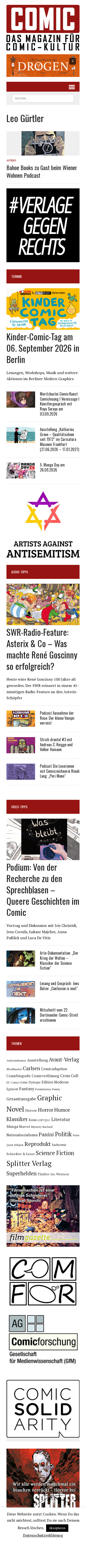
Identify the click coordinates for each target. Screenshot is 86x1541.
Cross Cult (69, 1075)
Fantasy (26, 1088)
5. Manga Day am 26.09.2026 (52, 467)
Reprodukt (37, 1144)
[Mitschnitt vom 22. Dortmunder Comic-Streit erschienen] (20, 1020)
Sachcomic (59, 1145)
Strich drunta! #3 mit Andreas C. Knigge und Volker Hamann (56, 745)
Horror (45, 1109)
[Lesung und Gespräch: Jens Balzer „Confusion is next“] (20, 994)
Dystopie (34, 1082)
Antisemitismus (16, 1060)
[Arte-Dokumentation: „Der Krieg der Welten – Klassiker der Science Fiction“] (20, 963)
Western (62, 1174)
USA (52, 1174)
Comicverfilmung (45, 1076)
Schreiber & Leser (20, 1153)
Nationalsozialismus (22, 1135)
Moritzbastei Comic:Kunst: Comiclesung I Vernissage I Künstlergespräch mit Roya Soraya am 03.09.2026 (59, 404)
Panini (46, 1134)
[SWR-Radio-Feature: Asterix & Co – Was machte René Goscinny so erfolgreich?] (43, 622)
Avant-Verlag (64, 1059)
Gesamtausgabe (21, 1099)
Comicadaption (54, 1068)
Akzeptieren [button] (57, 1528)
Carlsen (31, 1068)
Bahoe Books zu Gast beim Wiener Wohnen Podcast (41, 171)
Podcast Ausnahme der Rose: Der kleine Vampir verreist (57, 718)
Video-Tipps (19, 806)
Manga (12, 1126)
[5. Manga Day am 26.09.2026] (20, 475)
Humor (62, 1109)
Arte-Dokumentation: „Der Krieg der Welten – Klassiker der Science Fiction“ (59, 960)
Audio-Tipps (19, 571)
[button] (43, 65)
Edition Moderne (55, 1082)
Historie (31, 1110)
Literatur (60, 1119)
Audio (11, 160)
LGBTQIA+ (44, 1120)
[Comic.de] (43, 27)
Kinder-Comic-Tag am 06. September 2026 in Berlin (42, 347)
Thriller (43, 1174)
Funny (56, 1089)
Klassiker (17, 1119)
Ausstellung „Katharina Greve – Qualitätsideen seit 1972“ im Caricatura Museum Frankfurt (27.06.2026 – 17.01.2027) (59, 439)
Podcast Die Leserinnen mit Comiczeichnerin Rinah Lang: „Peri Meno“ (60, 771)
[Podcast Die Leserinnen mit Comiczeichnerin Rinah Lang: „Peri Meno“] (20, 776)
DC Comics (12, 1082)
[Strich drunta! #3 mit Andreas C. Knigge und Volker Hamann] (20, 750)
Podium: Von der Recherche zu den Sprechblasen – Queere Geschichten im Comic (42, 889)
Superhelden (21, 1173)
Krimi (33, 1119)
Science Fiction (55, 1153)
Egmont (12, 1089)
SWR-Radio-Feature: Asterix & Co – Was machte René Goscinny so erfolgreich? (41, 648)
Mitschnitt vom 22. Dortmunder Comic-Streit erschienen (59, 1015)
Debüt (23, 1082)
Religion (18, 1145)
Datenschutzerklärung (43, 1535)
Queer (9, 1145)
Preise (76, 1135)
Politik (63, 1134)
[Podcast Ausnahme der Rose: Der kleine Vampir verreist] (20, 723)
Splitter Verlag (29, 1163)
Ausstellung (37, 1060)
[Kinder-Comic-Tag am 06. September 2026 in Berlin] (43, 326)
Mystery (36, 1127)
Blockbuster (14, 1069)
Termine (16, 276)
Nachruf (48, 1127)
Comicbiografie (18, 1075)
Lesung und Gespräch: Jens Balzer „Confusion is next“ (59, 985)
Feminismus (43, 1089)
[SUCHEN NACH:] (43, 98)
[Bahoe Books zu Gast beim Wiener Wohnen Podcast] (43, 152)
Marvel (24, 1126)
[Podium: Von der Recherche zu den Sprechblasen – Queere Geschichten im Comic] (43, 857)
